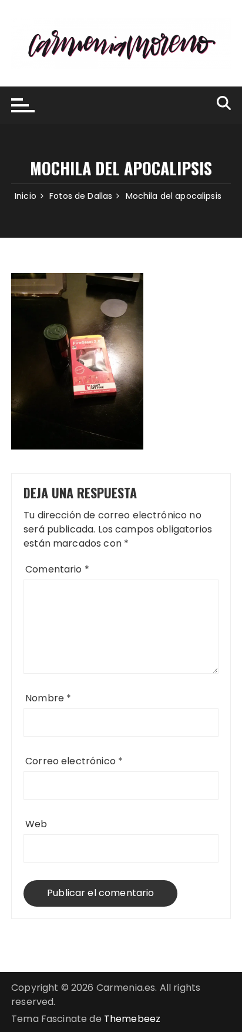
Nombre (48, 698)
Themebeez (132, 1019)
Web (36, 824)
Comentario (57, 569)
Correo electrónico (74, 761)
